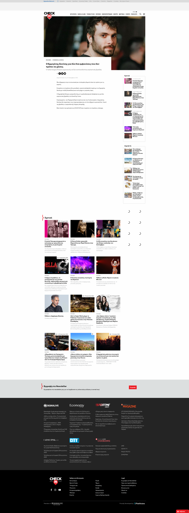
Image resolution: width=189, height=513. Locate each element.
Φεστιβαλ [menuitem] (122, 14)
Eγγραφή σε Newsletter (128, 481)
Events (72, 495)
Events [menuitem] (128, 14)
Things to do (73, 485)
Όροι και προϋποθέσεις (129, 483)
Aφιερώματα (99, 490)
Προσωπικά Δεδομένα (128, 485)
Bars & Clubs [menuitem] (82, 14)
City (90, 1)
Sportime (75, 1)
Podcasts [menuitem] (134, 14)
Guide (97, 488)
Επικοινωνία (125, 488)
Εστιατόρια (73, 481)
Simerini (68, 1)
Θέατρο (72, 493)
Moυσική (72, 488)
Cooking (116, 1)
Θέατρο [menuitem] (115, 14)
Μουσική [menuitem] (98, 14)
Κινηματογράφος (75, 490)
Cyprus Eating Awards (102, 495)
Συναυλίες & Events (58, 60)
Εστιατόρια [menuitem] (73, 14)
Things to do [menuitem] (91, 14)
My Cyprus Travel (124, 1)
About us (124, 490)
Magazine (109, 1)
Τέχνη (97, 483)
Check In (103, 1)
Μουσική (48, 60)
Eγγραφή (132, 387)
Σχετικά (48, 217)
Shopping (98, 485)
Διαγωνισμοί (99, 493)
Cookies (123, 493)
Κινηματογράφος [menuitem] (107, 14)
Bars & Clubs (74, 483)
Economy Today (83, 1)
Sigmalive (62, 1)
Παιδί (97, 481)
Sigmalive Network (49, 1)
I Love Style (96, 1)
